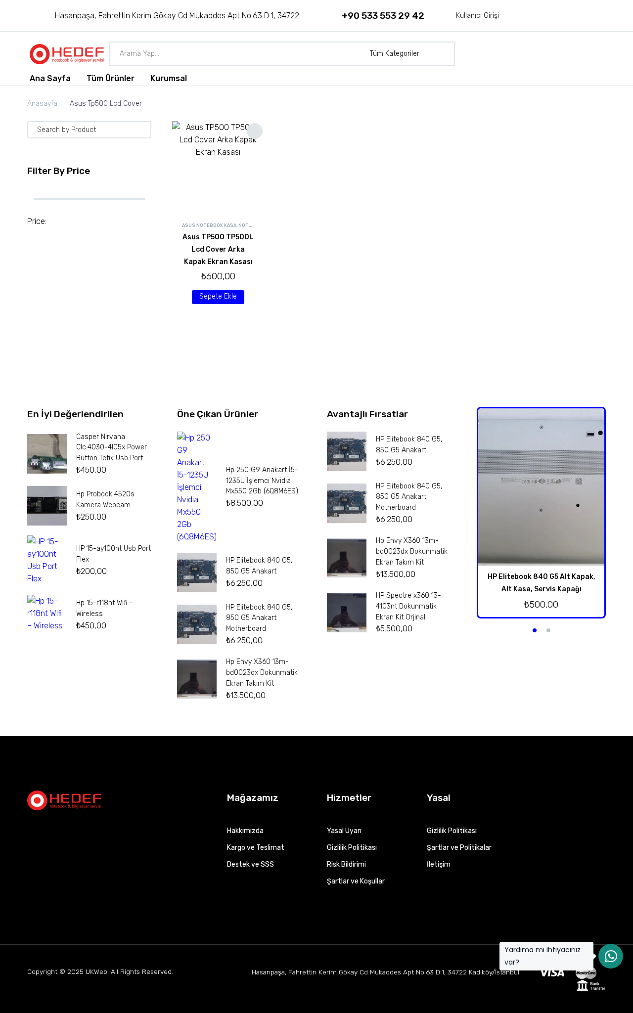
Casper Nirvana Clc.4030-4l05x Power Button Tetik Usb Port (111, 448)
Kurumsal (168, 78)
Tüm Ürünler (111, 78)
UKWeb (96, 971)
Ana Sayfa (50, 78)
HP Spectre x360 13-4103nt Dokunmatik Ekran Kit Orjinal (408, 606)
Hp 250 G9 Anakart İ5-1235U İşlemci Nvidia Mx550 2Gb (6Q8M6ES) (262, 481)
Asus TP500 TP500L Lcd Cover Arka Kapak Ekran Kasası (218, 249)
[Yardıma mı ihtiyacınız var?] (610, 956)
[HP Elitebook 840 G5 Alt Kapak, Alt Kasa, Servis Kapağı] (541, 487)
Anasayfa (42, 103)
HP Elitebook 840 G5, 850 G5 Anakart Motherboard (259, 618)
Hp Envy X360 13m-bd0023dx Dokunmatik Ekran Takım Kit (262, 673)
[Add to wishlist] (255, 131)
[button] (141, 129)
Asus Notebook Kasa (209, 225)
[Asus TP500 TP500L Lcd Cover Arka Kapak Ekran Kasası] (218, 167)
